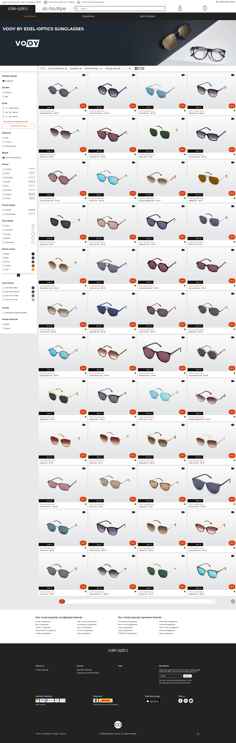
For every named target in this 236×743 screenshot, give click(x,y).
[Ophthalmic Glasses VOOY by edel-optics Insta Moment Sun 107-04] (63, 177)
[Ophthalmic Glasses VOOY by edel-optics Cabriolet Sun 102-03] (112, 264)
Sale (6, 138)
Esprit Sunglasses (84, 627)
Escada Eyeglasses (167, 630)
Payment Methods (84, 670)
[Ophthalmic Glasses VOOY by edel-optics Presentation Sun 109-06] (112, 570)
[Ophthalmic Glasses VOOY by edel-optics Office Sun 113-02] (162, 133)
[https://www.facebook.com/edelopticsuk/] (180, 701)
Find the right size (18, 126)
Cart (204, 10)
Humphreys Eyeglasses (127, 622)
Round (7, 234)
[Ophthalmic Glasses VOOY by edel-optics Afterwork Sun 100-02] (112, 527)
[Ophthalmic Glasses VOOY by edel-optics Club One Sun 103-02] (112, 221)
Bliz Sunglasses (42, 624)
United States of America (227, 2)
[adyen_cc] (37, 700)
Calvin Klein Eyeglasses (169, 627)
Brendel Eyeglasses (167, 624)
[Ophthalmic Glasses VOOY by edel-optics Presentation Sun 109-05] (63, 89)
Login (180, 10)
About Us (40, 666)
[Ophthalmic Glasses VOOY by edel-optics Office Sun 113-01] (112, 439)
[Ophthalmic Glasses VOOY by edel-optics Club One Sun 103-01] (212, 439)
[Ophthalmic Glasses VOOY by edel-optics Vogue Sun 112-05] (162, 483)
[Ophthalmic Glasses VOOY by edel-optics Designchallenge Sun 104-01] (162, 177)
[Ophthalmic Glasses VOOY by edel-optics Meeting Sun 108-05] (112, 395)
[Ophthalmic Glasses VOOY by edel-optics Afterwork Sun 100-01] (162, 221)
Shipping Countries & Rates (88, 673)
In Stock (8, 142)
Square (7, 182)
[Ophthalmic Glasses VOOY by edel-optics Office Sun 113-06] (63, 133)
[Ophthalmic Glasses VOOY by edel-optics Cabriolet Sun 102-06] (112, 308)
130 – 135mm (12, 112)
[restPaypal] (50, 700)
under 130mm (13, 108)
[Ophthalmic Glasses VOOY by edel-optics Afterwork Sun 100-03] (212, 483)
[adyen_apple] (57, 700)
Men (6, 97)
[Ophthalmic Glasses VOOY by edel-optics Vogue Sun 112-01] (63, 439)
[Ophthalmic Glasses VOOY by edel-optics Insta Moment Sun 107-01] (162, 264)
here (188, 683)
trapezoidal (9, 242)
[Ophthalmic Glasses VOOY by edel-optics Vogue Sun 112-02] (63, 221)
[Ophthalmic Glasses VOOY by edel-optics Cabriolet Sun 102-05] (162, 89)
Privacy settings (42, 670)
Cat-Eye (8, 169)
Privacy (56, 734)
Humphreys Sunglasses (87, 624)
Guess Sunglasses (43, 622)
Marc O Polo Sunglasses (87, 622)
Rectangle (9, 177)
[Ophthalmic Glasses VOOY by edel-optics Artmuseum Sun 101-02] (212, 527)
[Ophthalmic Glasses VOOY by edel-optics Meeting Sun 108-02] (162, 439)
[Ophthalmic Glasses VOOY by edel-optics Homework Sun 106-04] (63, 483)
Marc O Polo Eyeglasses (127, 624)
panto (7, 173)
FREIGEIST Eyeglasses (168, 622)
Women (8, 92)
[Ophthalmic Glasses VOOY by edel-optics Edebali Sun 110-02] (212, 308)
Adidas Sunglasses (43, 633)
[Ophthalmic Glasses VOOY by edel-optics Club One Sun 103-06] (63, 308)
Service (80, 666)
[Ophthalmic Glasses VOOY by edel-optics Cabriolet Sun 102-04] (112, 133)
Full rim (8, 210)
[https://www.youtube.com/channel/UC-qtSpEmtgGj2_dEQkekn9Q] (191, 701)
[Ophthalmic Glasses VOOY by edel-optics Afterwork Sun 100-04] (162, 352)
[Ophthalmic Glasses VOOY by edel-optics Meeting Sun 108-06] (212, 89)
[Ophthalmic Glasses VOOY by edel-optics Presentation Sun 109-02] (63, 264)
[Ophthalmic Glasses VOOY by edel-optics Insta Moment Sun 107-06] (112, 89)
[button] (17, 9)
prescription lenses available (16, 313)
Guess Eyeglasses (125, 627)
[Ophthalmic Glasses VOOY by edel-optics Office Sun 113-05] (112, 483)
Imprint (63, 734)
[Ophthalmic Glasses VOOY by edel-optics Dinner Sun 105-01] (162, 570)
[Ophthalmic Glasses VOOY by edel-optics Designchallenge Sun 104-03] (212, 395)
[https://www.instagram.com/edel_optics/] (186, 701)
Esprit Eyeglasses (125, 630)
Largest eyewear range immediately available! (24, 2)
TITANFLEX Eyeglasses (127, 633)
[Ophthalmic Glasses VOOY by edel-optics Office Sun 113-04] (162, 395)
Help (120, 666)
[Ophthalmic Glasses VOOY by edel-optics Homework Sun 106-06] (212, 133)
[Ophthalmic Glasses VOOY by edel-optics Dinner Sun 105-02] (162, 527)
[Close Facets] (18, 68)
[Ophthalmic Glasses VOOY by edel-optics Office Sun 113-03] (212, 221)
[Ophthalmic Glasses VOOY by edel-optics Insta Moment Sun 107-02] (112, 352)
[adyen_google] (62, 700)
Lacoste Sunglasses (85, 630)
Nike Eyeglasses (166, 633)
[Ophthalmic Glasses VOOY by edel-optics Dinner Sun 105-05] (63, 570)
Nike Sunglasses (84, 633)
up (198, 734)
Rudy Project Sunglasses (46, 630)
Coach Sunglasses (43, 627)
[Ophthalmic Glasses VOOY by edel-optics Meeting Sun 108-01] (63, 395)
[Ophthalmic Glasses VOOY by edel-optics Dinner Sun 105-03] (112, 177)
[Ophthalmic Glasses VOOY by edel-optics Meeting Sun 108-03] (212, 570)
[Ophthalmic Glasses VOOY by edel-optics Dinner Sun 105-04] (63, 527)
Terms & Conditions (44, 734)
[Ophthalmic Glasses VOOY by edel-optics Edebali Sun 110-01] (212, 177)
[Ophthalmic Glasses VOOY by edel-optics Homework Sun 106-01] (212, 264)
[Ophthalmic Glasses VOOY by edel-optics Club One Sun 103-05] (162, 308)
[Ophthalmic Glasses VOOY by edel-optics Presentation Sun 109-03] (63, 352)
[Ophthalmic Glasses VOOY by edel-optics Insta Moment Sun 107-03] (212, 352)
